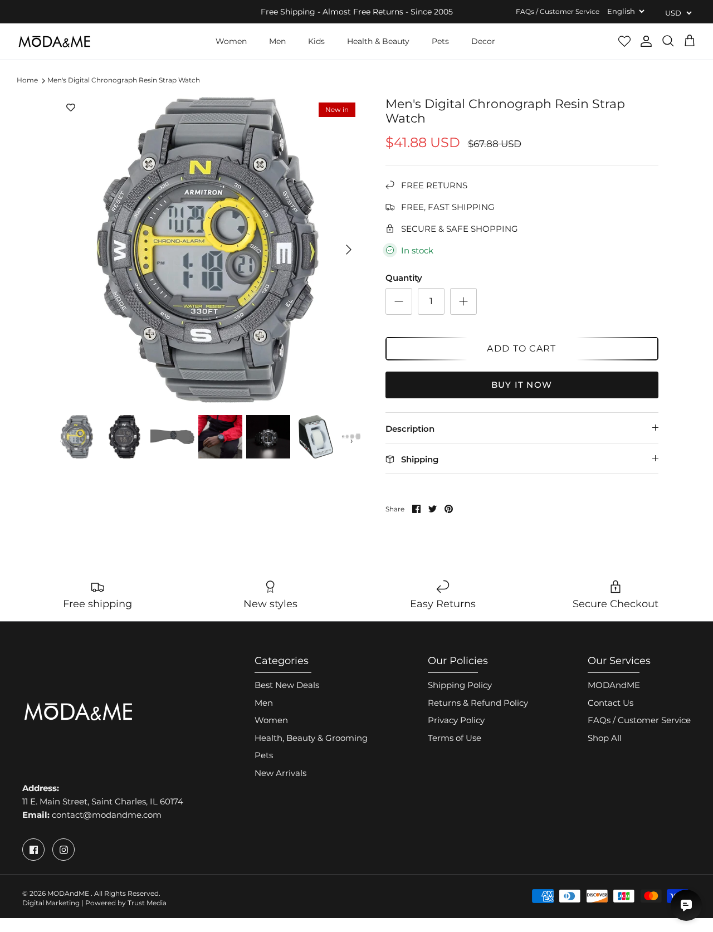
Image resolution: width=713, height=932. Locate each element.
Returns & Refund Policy (478, 702)
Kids (316, 41)
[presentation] (61, 441)
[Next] (348, 249)
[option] (208, 250)
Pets (440, 41)
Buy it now (521, 384)
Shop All (605, 738)
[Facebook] (33, 849)
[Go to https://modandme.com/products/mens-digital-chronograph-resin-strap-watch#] (398, 301)
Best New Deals (287, 685)
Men (277, 41)
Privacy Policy (456, 720)
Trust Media (147, 903)
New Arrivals (280, 773)
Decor (483, 41)
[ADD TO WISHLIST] (70, 108)
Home (27, 80)
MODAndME (614, 685)
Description (409, 428)
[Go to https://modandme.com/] (54, 41)
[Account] (646, 41)
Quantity (403, 277)
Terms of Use (454, 738)
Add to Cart (521, 348)
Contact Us (610, 702)
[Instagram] (63, 849)
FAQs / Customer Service (557, 11)
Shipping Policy (460, 685)
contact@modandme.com (107, 814)
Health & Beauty (378, 41)
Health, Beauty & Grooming (311, 738)
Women (231, 41)
